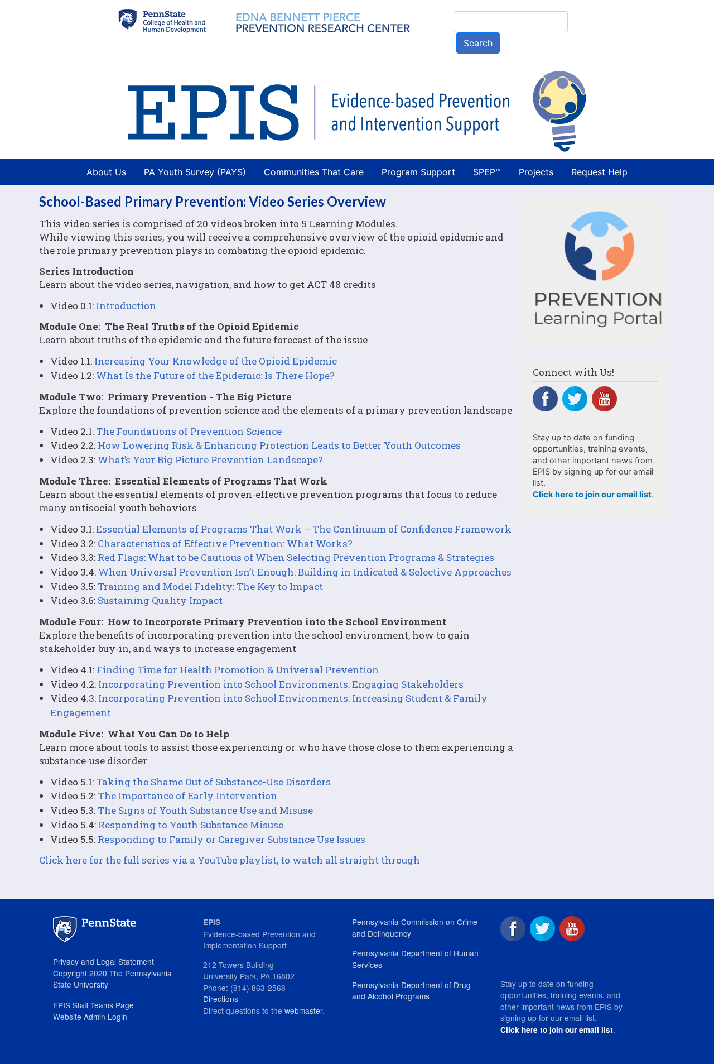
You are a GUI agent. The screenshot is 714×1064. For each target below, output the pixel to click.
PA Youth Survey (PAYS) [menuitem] (195, 172)
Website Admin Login (90, 1016)
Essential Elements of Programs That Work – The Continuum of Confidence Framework (304, 529)
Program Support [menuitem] (418, 172)
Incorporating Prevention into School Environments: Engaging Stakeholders (281, 684)
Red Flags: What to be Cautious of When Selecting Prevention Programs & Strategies (296, 557)
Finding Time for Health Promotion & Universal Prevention (238, 669)
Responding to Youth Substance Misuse (190, 824)
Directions (220, 998)
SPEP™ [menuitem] (487, 172)
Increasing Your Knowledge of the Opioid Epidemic (215, 360)
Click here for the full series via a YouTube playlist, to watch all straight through (229, 860)
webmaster (303, 1010)
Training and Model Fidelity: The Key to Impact (210, 586)
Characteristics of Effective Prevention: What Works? (225, 543)
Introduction (126, 305)
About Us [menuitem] (106, 172)
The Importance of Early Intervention (187, 795)
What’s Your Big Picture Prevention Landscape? (210, 459)
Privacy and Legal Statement (103, 961)
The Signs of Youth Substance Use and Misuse (205, 810)
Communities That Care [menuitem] (314, 172)
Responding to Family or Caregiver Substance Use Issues (231, 839)
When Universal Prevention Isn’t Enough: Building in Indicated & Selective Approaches (305, 571)
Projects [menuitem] (536, 172)
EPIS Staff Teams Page (93, 1004)
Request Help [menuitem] (599, 172)
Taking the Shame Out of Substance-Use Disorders (213, 781)
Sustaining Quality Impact (160, 600)
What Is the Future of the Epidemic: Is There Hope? (215, 375)
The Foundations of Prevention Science (189, 431)
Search (478, 43)
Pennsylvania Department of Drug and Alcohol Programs (411, 990)
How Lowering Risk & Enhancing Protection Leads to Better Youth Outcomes (279, 445)
